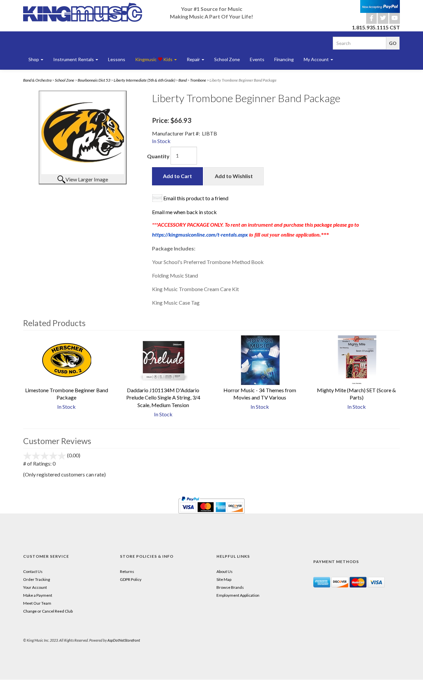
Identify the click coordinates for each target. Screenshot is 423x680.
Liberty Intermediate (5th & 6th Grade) (144, 80)
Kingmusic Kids (154, 59)
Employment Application (237, 595)
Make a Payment (37, 595)
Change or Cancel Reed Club (48, 611)
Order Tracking (36, 579)
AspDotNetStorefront (123, 640)
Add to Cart (177, 176)
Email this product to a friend (195, 198)
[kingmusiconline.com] (82, 12)
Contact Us (33, 571)
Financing (284, 59)
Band (182, 80)
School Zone (227, 59)
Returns (127, 571)
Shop (34, 59)
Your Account (35, 587)
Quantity (158, 156)
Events (257, 59)
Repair (194, 59)
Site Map (223, 579)
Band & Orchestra (37, 80)
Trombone (198, 80)
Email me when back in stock (184, 212)
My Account (317, 59)
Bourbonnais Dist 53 (94, 80)
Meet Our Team (37, 603)
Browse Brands (230, 587)
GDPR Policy (130, 579)
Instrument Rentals (74, 59)
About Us (224, 571)
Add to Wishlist (234, 176)
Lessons (116, 59)
